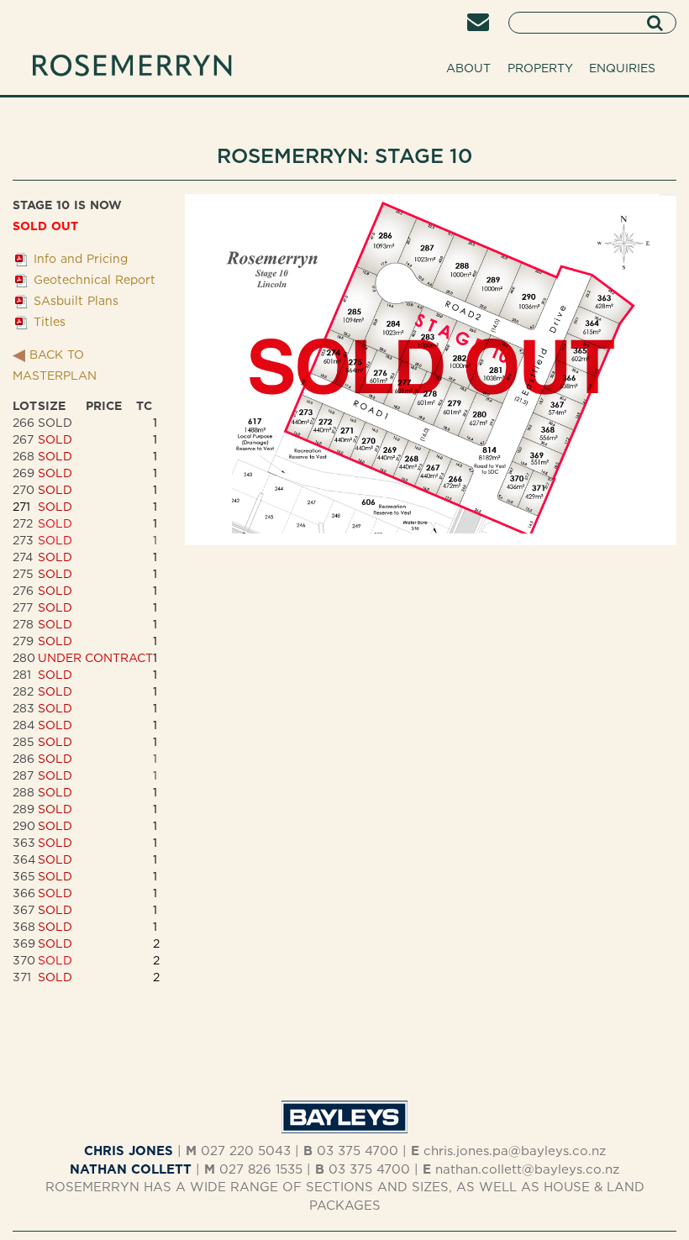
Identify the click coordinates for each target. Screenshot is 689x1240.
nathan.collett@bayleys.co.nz (527, 1169)
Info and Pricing (81, 258)
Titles (50, 321)
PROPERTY (540, 67)
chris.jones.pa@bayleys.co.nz (514, 1150)
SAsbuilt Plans (76, 300)
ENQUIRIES (622, 67)
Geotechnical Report (94, 279)
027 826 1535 (260, 1169)
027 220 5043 (246, 1150)
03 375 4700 (357, 1150)
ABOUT (468, 67)
